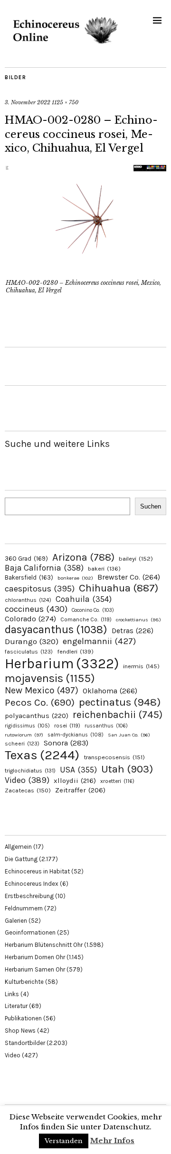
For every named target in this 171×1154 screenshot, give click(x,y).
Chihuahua (118, 588)
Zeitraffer (80, 790)
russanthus (106, 726)
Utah (127, 769)
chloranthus (28, 600)
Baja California (44, 567)
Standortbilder (25, 1042)
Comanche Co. (86, 619)
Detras (132, 631)
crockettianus (138, 620)
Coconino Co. (93, 610)
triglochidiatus (30, 770)
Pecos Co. (40, 702)
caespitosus (40, 588)
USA (78, 769)
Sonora (66, 742)
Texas (42, 755)
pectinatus (120, 702)
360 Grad (26, 558)
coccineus (36, 609)
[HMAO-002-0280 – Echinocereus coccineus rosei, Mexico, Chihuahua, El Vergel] (85, 269)
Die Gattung (21, 859)
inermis (141, 666)
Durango (31, 641)
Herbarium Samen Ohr (35, 969)
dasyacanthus (56, 629)
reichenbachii (117, 714)
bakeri (104, 568)
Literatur (16, 1005)
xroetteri (117, 781)
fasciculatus (29, 651)
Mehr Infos (112, 1140)
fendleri (75, 651)
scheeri (22, 743)
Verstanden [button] (64, 1141)
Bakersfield (29, 577)
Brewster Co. (128, 577)
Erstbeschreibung (29, 896)
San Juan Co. (129, 735)
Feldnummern (24, 908)
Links (12, 994)
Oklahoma (110, 690)
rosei (67, 725)
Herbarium (62, 663)
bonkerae (75, 578)
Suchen (150, 506)
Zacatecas (28, 790)
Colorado (30, 618)
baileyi (136, 558)
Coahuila (84, 599)
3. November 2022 (27, 102)
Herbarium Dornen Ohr (35, 957)
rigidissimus (27, 726)
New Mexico (41, 690)
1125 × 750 (65, 102)
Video (27, 780)
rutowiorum (24, 735)
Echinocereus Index (31, 883)
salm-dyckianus (76, 735)
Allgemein (18, 846)
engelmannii (99, 641)
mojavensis (50, 678)
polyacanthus (36, 715)
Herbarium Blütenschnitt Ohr (44, 944)
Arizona (83, 557)
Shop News (20, 1030)
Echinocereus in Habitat (37, 871)
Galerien (16, 920)
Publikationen (23, 1018)
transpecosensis (114, 757)
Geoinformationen (30, 932)
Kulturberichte (24, 981)
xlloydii (75, 780)
